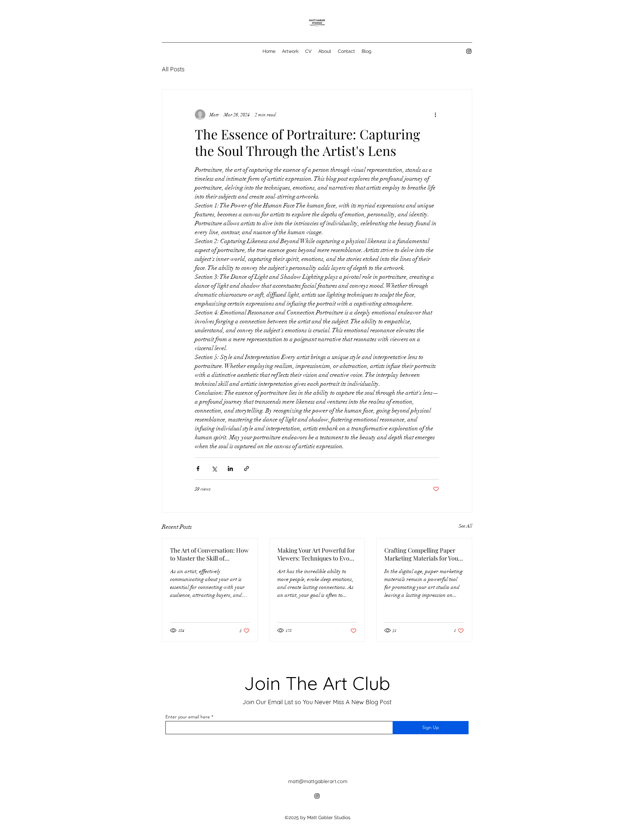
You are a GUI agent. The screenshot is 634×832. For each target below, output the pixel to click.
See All (465, 526)
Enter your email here (187, 716)
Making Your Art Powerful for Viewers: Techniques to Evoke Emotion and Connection (316, 554)
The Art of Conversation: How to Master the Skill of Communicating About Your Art (209, 554)
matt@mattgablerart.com (317, 781)
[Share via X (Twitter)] (214, 468)
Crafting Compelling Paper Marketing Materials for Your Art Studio (422, 554)
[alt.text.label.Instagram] (469, 51)
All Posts (173, 69)
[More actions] (435, 115)
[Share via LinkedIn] (230, 468)
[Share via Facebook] (198, 468)
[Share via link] (246, 468)
